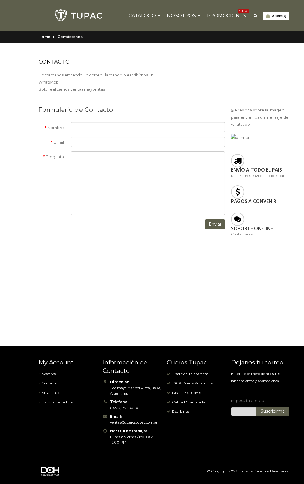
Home (44, 36)
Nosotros (49, 374)
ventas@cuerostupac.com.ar (134, 422)
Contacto (49, 383)
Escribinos (180, 411)
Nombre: (56, 127)
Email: (59, 142)
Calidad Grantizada (188, 402)
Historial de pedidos (57, 402)
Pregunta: (55, 156)
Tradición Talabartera (190, 374)
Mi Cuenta (50, 393)
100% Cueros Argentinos (192, 383)
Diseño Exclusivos (186, 393)
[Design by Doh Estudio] (55, 471)
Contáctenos (70, 36)
